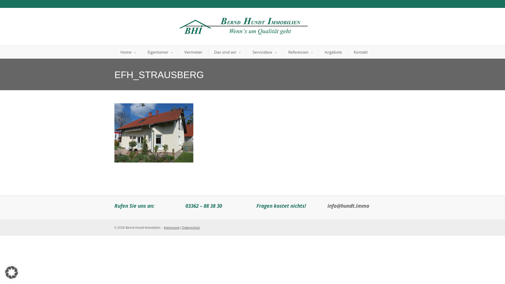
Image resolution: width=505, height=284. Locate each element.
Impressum (172, 228)
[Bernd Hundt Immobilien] (243, 25)
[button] (11, 272)
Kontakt (361, 52)
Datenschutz (191, 228)
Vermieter (193, 52)
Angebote (333, 52)
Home (126, 52)
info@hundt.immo (348, 205)
